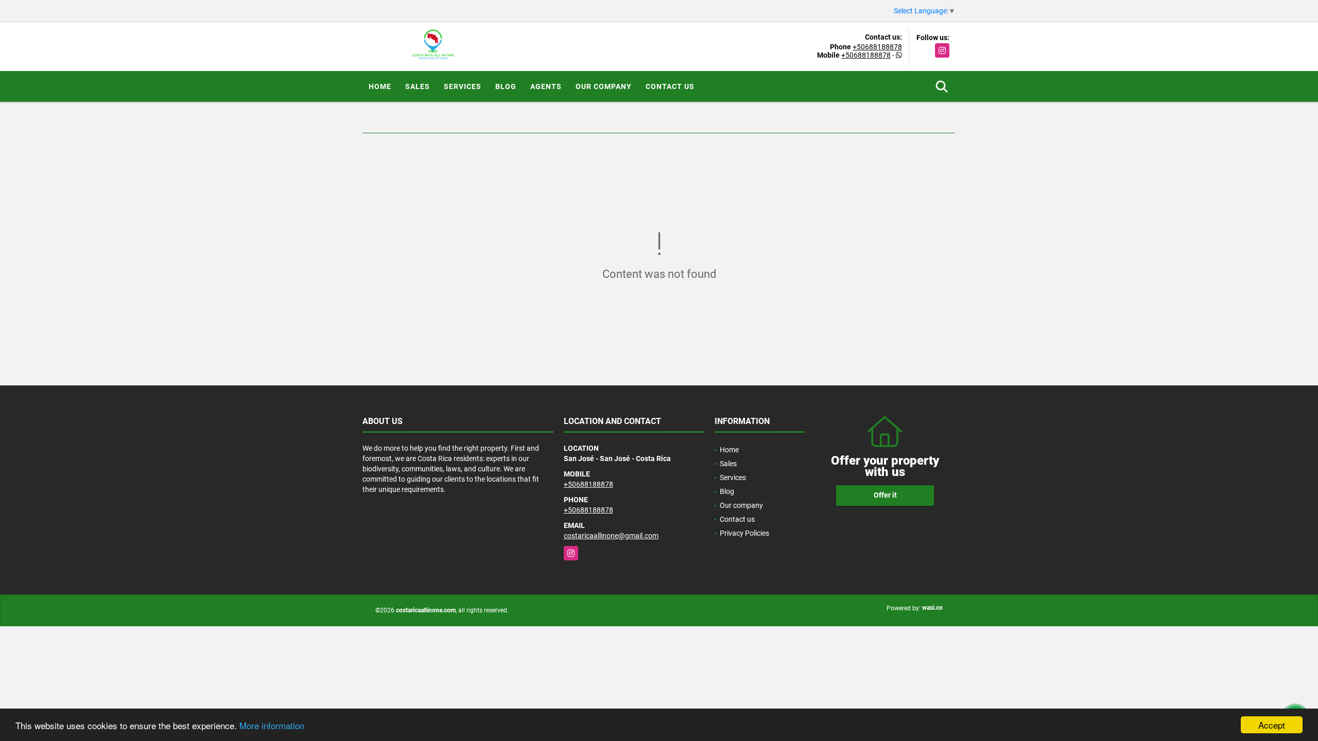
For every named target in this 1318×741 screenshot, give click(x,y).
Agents (546, 86)
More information (271, 725)
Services (462, 86)
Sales (417, 86)
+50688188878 (877, 47)
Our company (604, 86)
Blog (505, 86)
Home (380, 86)
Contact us (670, 86)
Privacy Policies (744, 533)
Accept (1271, 724)
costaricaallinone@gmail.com (611, 536)
